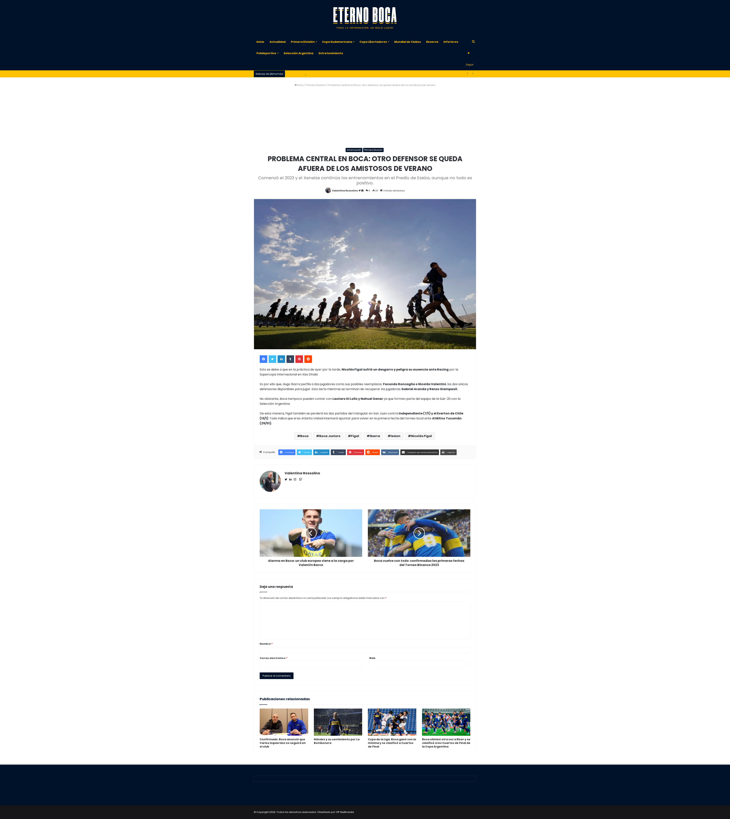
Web (372, 658)
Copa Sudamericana (337, 42)
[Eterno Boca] (365, 18)
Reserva (432, 42)
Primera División (303, 42)
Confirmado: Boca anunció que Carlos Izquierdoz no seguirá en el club (283, 742)
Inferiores (451, 42)
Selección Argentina (298, 53)
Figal (355, 436)
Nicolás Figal (421, 436)
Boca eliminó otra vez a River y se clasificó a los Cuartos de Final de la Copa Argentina (446, 742)
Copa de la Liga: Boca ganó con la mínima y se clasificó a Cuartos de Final (392, 742)
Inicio (260, 42)
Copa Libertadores (373, 42)
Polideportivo (266, 53)
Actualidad (278, 42)
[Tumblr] (290, 359)
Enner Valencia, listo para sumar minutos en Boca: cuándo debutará (329, 74)
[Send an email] (362, 190)
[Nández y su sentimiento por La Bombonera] (338, 722)
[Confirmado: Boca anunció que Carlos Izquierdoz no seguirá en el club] (284, 722)
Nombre (266, 644)
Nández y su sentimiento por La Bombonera (336, 741)
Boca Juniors (329, 436)
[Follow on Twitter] (360, 190)
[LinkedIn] (281, 359)
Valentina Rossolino (345, 190)
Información (354, 150)
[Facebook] (263, 359)
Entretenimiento (331, 53)
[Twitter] (272, 359)
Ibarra (375, 436)
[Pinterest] (299, 359)
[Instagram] (296, 479)
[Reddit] (308, 359)
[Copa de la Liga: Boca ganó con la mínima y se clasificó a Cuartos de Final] (392, 722)
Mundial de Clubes (407, 42)
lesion (395, 436)
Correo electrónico (273, 658)
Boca (304, 436)
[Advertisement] (365, 117)
